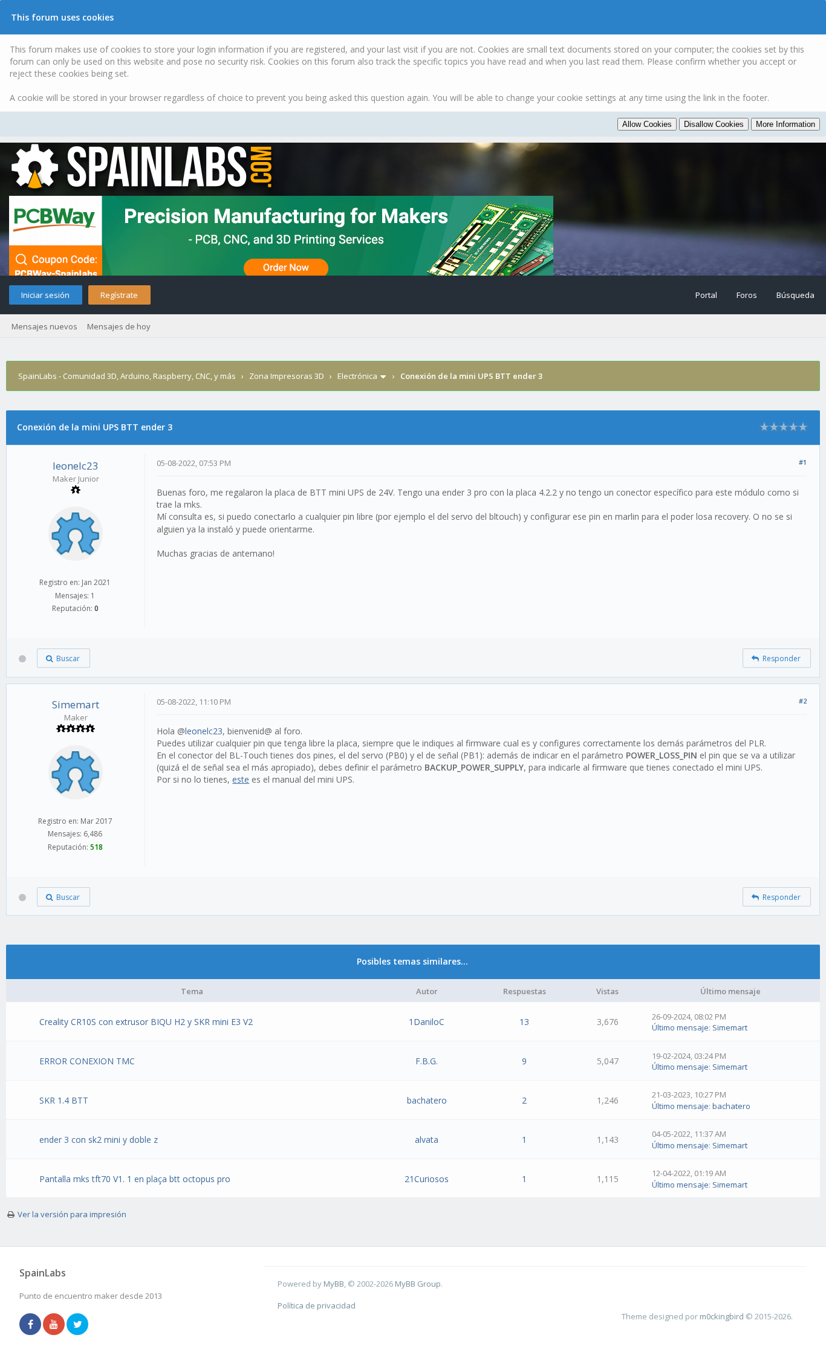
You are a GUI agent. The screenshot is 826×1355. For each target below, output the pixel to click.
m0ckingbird (722, 1316)
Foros (747, 294)
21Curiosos (427, 1179)
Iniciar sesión (45, 294)
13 (524, 1021)
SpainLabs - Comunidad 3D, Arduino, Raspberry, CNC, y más (127, 375)
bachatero (427, 1100)
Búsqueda (795, 294)
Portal (706, 294)
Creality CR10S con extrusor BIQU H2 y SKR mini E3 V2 (146, 1021)
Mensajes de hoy (119, 326)
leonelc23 (76, 466)
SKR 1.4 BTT (63, 1100)
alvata (426, 1139)
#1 (803, 462)
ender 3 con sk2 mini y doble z (98, 1139)
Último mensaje (680, 1027)
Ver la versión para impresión (72, 1214)
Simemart (75, 704)
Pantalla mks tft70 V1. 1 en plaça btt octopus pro (134, 1179)
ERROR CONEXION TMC (87, 1061)
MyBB (334, 1283)
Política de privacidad (317, 1305)
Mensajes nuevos (44, 326)
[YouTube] (54, 1324)
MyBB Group (418, 1283)
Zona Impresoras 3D (286, 375)
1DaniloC (426, 1021)
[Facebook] (30, 1324)
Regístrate (119, 294)
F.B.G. (426, 1061)
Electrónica (357, 375)
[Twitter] (77, 1324)
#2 (803, 700)
